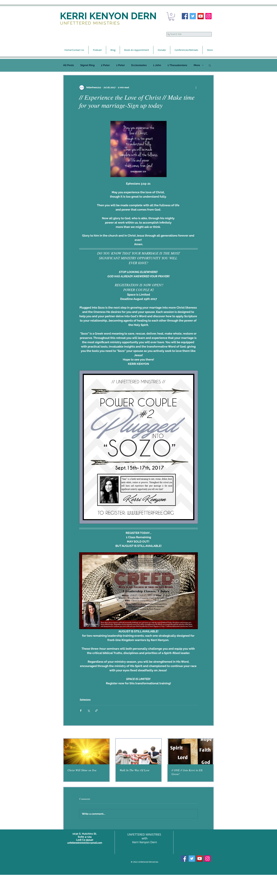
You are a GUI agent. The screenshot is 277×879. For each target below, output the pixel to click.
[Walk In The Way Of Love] (138, 751)
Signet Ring (87, 65)
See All (210, 732)
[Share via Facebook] (80, 710)
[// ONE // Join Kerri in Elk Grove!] (190, 751)
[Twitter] (193, 16)
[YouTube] (200, 16)
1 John (157, 65)
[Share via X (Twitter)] (88, 710)
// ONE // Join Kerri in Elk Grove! (187, 772)
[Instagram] (208, 16)
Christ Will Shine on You (81, 770)
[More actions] (196, 87)
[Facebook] (185, 16)
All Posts (68, 65)
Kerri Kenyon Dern (144, 842)
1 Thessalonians (177, 65)
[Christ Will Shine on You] (86, 751)
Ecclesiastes (139, 65)
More (197, 65)
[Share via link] (96, 710)
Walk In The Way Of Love (134, 770)
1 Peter (120, 65)
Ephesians (85, 699)
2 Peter (105, 65)
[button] (171, 16)
